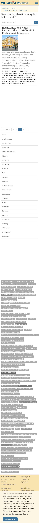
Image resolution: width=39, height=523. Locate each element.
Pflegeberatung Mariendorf (11, 292)
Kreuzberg (5, 160)
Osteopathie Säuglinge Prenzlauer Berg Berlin (17, 447)
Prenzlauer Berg (7, 185)
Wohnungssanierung (8, 286)
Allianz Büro (22, 407)
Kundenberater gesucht (10, 367)
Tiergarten (5, 211)
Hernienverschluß (8, 354)
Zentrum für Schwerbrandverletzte (13, 321)
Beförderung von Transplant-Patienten (14, 458)
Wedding (5, 224)
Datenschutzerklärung (8, 484)
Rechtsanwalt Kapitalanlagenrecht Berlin (15, 375)
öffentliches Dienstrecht (10, 418)
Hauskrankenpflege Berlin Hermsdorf (14, 308)
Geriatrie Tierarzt (7, 388)
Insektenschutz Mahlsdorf (10, 383)
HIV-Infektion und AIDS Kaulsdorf (13, 348)
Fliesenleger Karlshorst (18, 284)
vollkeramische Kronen (9, 402)
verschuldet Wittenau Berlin (11, 461)
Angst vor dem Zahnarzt (27, 402)
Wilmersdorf (6, 232)
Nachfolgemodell (7, 324)
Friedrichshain (6, 143)
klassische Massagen (9, 297)
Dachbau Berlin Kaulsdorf (10, 332)
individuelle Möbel (30, 362)
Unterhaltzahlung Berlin (23, 289)
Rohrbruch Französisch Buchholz (12, 359)
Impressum (24, 482)
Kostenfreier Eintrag (7, 479)
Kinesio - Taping (27, 292)
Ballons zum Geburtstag (10, 471)
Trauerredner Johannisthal (26, 399)
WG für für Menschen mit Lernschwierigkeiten (17, 356)
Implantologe (6, 445)
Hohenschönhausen (8, 152)
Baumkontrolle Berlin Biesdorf (12, 327)
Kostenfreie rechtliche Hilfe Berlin (13, 364)
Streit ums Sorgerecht (25, 286)
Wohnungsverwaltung (25, 423)
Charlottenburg (7, 139)
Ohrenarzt (32, 284)
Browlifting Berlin (7, 289)
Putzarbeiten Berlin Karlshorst (12, 362)
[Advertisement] (19, 106)
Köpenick (5, 156)
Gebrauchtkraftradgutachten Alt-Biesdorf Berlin (17, 396)
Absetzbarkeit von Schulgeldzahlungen (15, 370)
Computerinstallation (9, 410)
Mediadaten (25, 479)
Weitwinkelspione (8, 343)
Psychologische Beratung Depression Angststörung (19, 434)
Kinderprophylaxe (8, 316)
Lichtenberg (6, 164)
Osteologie (23, 418)
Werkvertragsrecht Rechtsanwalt (13, 415)
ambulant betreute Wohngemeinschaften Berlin (17, 281)
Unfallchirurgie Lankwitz (24, 354)
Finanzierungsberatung (9, 437)
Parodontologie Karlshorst (10, 463)
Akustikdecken (22, 319)
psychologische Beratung (10, 466)
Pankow (5, 181)
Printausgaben (25, 476)
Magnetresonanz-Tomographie (12, 329)
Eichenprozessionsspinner (23, 388)
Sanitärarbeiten (31, 348)
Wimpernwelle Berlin (9, 423)
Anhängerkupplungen (9, 300)
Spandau (5, 198)
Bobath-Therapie (20, 324)
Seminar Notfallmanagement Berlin (13, 426)
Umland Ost (6, 219)
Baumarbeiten (26, 429)
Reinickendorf (6, 190)
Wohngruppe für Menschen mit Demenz (15, 313)
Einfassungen (20, 316)
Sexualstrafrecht (7, 455)
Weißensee (6, 228)
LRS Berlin (16, 305)
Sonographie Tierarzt (9, 399)
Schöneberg (6, 194)
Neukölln (5, 177)
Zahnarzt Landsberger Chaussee (12, 337)
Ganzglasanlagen (7, 429)
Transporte (5, 284)
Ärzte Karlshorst (24, 437)
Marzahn (5, 169)
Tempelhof (5, 207)
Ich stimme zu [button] (10, 519)
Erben (17, 429)
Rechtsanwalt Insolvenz (10, 391)
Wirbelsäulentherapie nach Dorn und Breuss (16, 450)
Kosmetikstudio (7, 311)
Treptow (5, 215)
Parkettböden (6, 294)
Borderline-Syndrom (19, 445)
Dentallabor (6, 378)
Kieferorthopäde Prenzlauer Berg (13, 351)
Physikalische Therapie (9, 386)
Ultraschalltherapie (8, 319)
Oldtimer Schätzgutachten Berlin (12, 340)
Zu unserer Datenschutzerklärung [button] (15, 514)
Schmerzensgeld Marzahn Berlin (24, 294)
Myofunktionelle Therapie (10, 394)
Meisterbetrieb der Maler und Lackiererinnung (17, 469)
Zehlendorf (5, 236)
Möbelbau (32, 319)
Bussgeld (28, 329)
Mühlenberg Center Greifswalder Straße (15, 303)
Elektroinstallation (25, 386)
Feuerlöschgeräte (7, 431)
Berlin (4, 135)
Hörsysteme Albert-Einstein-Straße (13, 453)
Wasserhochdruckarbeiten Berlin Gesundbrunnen (18, 439)
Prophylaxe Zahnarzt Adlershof (12, 404)
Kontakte (4, 482)
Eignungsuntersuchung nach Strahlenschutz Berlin (18, 380)
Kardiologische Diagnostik (20, 378)
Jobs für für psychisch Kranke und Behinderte (17, 442)
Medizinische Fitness (9, 407)
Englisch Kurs (6, 305)
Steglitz (4, 202)
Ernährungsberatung (8, 372)
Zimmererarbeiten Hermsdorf (11, 413)
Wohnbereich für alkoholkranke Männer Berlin (17, 345)
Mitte (4, 173)
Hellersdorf (5, 147)
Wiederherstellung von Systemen (13, 421)
